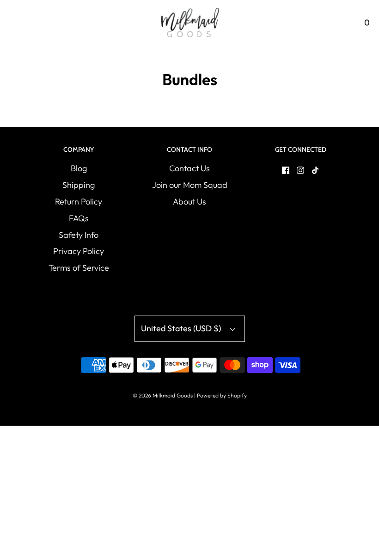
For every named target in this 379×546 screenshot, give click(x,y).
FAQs (79, 218)
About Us (189, 201)
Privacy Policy (78, 251)
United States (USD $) (182, 328)
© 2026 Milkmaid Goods (163, 395)
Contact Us (189, 168)
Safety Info (78, 235)
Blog (79, 168)
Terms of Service (79, 267)
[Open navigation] (12, 23)
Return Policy (78, 201)
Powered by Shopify (222, 395)
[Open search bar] (341, 23)
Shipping (78, 185)
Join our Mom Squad (189, 185)
